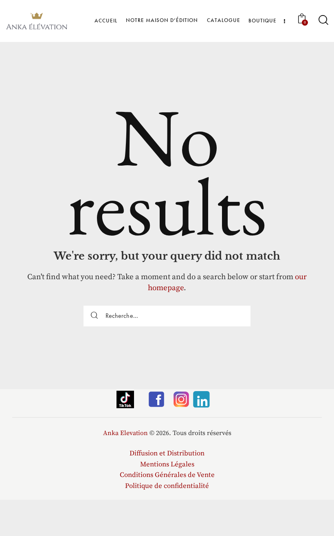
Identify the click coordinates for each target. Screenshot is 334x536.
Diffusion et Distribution (167, 453)
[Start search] (323, 20)
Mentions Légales (167, 464)
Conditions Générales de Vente (167, 474)
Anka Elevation (125, 433)
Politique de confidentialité (167, 485)
